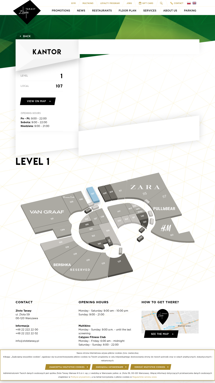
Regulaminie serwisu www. (144, 377)
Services (149, 10)
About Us (170, 10)
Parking (190, 10)
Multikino (87, 3)
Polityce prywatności (81, 377)
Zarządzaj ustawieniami (109, 367)
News (81, 10)
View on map (36, 101)
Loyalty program (110, 3)
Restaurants (102, 10)
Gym (73, 3)
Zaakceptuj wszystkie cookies (67, 367)
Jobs (129, 3)
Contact (178, 3)
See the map (160, 334)
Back (27, 36)
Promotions (61, 10)
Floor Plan (127, 10)
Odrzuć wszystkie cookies (149, 367)
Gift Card (147, 3)
